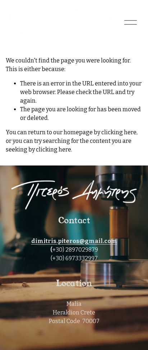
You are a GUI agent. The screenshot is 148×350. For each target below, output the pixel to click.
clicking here (119, 132)
